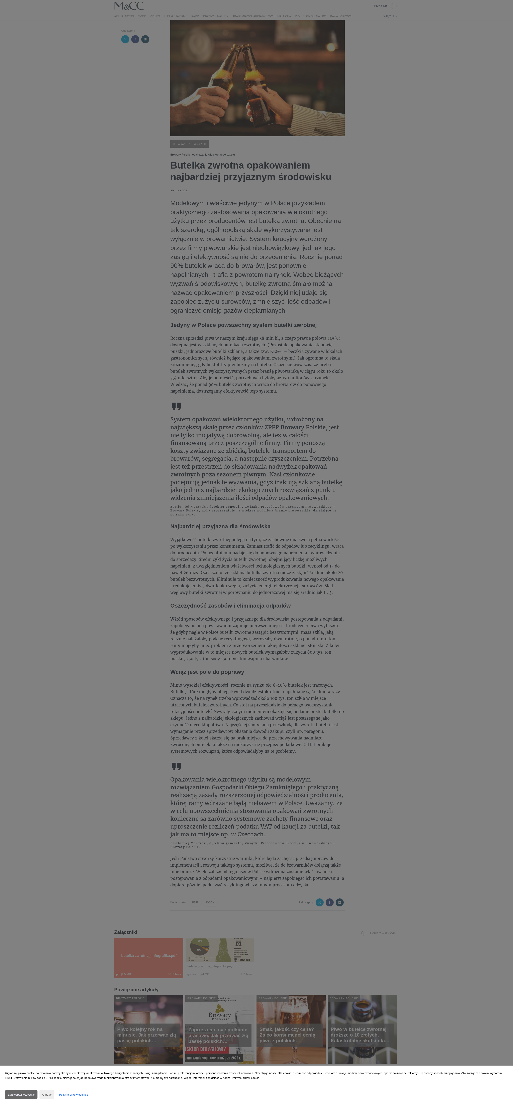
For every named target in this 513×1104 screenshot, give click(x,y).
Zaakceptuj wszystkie (21, 1094)
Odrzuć (47, 1094)
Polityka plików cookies (73, 1094)
